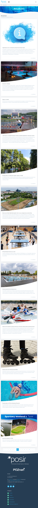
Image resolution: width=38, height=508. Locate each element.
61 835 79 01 (19, 479)
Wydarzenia (12, 499)
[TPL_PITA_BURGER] (36, 2)
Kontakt (11, 493)
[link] (8, 2)
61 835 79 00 (11, 479)
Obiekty (11, 495)
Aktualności (12, 497)
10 (29, 449)
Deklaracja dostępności (14, 504)
